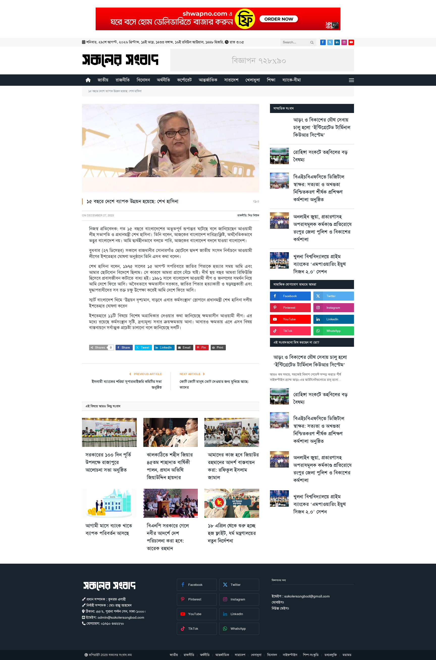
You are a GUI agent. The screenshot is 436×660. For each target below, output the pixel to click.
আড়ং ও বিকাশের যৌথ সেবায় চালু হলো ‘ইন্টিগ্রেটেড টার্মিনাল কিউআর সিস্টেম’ (321, 127)
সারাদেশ (231, 80)
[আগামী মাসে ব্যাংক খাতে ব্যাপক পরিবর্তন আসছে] (109, 503)
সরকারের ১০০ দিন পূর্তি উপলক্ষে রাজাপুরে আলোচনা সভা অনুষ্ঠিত (108, 462)
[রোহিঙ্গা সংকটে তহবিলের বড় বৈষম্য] (279, 156)
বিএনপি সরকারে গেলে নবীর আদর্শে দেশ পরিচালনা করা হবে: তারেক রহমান (168, 537)
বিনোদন (143, 80)
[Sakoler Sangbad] (120, 60)
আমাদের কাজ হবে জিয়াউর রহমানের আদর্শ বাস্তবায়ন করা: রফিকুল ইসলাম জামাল (233, 466)
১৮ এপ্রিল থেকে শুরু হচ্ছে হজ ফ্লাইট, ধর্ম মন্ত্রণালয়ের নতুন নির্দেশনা (232, 533)
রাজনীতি (123, 80)
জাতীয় (103, 80)
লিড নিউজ (253, 215)
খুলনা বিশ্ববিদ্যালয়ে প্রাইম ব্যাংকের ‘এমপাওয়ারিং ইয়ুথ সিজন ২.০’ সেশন (319, 264)
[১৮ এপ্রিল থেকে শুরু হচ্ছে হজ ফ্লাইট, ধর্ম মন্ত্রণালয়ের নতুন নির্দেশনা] (231, 503)
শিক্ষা (271, 80)
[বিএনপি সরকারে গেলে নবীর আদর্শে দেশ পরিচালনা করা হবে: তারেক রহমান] (170, 503)
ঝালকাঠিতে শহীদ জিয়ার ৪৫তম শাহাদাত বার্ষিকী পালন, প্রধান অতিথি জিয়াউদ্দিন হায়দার (170, 466)
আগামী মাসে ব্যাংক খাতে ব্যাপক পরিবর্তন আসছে (109, 529)
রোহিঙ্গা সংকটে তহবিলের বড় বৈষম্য (320, 156)
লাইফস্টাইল (290, 655)
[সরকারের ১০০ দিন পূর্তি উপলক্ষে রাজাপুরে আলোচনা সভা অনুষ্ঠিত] (109, 432)
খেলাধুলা (253, 80)
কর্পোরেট (184, 80)
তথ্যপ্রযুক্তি (330, 655)
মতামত (347, 655)
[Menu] (351, 80)
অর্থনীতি (163, 80)
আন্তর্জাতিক (208, 80)
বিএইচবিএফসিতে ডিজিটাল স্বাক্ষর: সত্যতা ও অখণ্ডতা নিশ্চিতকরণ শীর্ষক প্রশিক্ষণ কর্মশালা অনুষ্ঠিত (318, 188)
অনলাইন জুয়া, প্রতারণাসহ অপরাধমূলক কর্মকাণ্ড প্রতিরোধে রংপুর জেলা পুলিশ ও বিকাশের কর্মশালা (322, 228)
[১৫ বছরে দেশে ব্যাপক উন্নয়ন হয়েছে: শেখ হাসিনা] (170, 148)
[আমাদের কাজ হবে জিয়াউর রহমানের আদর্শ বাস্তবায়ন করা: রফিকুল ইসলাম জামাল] (231, 432)
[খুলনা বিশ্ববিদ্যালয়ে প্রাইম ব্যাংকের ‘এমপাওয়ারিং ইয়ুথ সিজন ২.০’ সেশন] (279, 260)
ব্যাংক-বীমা (291, 80)
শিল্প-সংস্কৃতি (311, 655)
